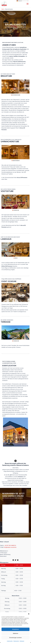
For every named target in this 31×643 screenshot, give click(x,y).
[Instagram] (17, 560)
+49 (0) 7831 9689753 (10, 545)
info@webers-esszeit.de (10, 547)
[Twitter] (15, 560)
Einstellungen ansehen (15, 637)
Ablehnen (15, 633)
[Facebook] (13, 560)
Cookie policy (10, 641)
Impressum (22, 641)
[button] (28, 614)
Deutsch (20, 0)
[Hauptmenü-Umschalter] (27, 4)
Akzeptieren (15, 629)
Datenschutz (16, 641)
